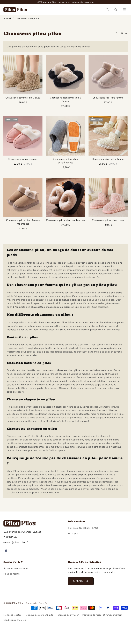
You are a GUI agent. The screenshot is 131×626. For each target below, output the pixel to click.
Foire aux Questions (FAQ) (83, 528)
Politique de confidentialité (39, 614)
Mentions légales (12, 614)
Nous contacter (11, 573)
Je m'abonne (81, 581)
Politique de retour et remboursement (102, 614)
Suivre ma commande (15, 568)
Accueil (7, 18)
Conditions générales (14, 620)
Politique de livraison (68, 614)
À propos (73, 533)
